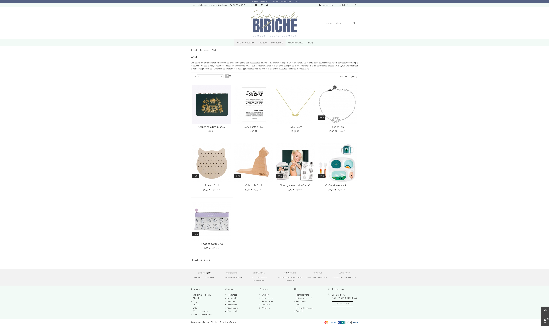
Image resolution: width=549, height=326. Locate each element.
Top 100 (262, 42)
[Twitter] (256, 5)
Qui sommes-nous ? (202, 295)
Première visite (302, 295)
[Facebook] (250, 5)
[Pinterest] (261, 5)
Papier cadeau (267, 301)
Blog (310, 42)
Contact (299, 311)
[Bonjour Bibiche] (274, 23)
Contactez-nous (342, 303)
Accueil (194, 50)
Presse (196, 305)
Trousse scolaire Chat (212, 243)
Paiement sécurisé (304, 298)
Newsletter (198, 298)
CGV (195, 308)
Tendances (204, 50)
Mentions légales (200, 311)
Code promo (232, 308)
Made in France (295, 42)
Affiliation (265, 308)
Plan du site (232, 311)
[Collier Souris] (295, 104)
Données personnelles (203, 314)
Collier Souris (295, 127)
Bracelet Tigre (337, 127)
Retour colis (301, 301)
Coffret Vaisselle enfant (337, 185)
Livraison (265, 305)
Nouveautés (232, 298)
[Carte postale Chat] (253, 104)
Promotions (277, 42)
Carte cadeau (267, 298)
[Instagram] (267, 5)
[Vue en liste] (230, 76)
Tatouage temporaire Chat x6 (295, 185)
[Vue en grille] (227, 76)
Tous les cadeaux (245, 42)
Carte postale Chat (253, 127)
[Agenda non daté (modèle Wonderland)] (211, 104)
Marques (231, 301)
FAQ (298, 305)
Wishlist (265, 295)
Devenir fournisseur (304, 308)
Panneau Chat (212, 185)
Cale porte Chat (253, 185)
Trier (194, 76)
